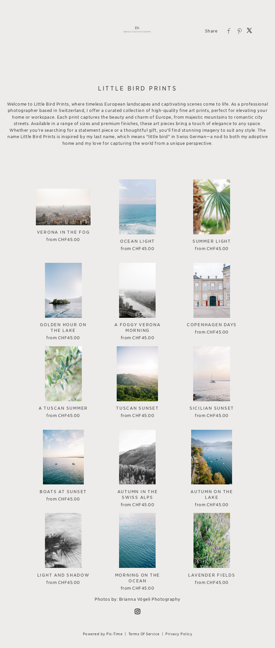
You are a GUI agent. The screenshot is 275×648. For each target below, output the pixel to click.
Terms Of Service (144, 634)
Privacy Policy (178, 634)
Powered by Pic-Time (103, 634)
